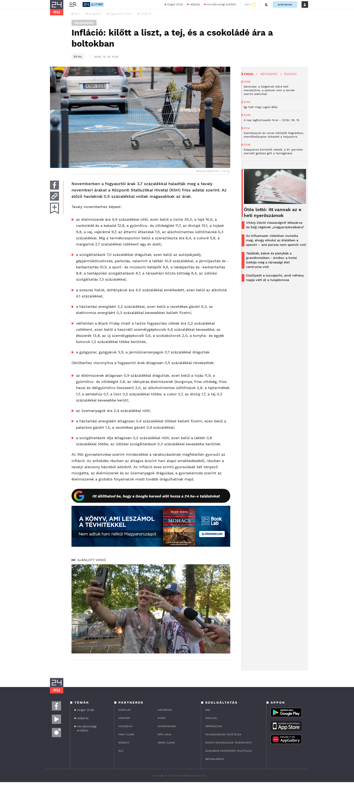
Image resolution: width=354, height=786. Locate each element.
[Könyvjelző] (54, 208)
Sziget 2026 (175, 4)
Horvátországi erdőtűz (221, 4)
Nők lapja (164, 734)
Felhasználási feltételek (223, 734)
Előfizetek (285, 4)
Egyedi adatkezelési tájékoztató (228, 742)
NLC (120, 750)
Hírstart (124, 718)
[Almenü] (72, 4)
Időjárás (194, 4)
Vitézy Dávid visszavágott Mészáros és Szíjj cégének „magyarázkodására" (275, 225)
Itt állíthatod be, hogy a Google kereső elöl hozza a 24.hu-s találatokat (156, 496)
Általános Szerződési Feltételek (228, 750)
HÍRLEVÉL (211, 718)
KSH (77, 13)
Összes (290, 74)
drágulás (94, 13)
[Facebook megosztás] (54, 185)
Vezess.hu (125, 726)
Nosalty (123, 742)
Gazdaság (84, 23)
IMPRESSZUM (213, 726)
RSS (207, 709)
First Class (126, 734)
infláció (145, 13)
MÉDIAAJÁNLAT (214, 759)
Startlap (124, 709)
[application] (150, 608)
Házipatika (165, 709)
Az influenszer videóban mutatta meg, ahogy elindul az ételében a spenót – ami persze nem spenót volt (276, 240)
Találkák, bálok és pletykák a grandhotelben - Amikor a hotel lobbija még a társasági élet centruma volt (271, 260)
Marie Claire (166, 742)
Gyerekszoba (167, 726)
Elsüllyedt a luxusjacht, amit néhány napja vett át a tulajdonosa (275, 277)
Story (162, 718)
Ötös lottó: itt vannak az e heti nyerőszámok (272, 212)
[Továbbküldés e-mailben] (54, 196)
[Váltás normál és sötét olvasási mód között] (266, 4)
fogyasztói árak (120, 13)
